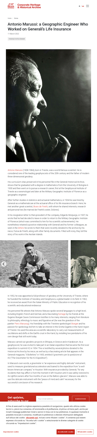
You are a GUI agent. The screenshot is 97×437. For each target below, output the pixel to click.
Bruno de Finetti (40, 206)
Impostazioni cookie (11, 432)
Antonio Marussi (15, 170)
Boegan (74, 323)
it (79, 6)
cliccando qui (32, 418)
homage (62, 314)
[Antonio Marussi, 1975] (48, 105)
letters (21, 228)
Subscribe (80, 399)
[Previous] (3, 264)
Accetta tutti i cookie (65, 432)
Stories (16, 18)
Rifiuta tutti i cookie (85, 432)
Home (9, 18)
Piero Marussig (22, 323)
